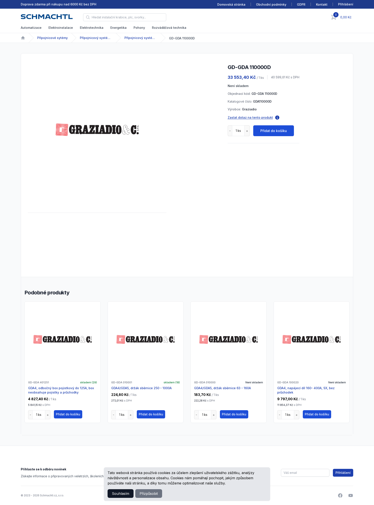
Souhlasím (120, 493)
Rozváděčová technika (169, 27)
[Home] (23, 38)
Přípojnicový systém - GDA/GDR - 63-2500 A (96, 38)
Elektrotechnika (91, 27)
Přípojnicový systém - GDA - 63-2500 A (140, 38)
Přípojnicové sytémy (52, 38)
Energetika (118, 27)
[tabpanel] (97, 129)
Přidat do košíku (273, 131)
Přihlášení (343, 472)
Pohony (139, 27)
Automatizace (31, 27)
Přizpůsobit (149, 493)
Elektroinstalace (60, 27)
